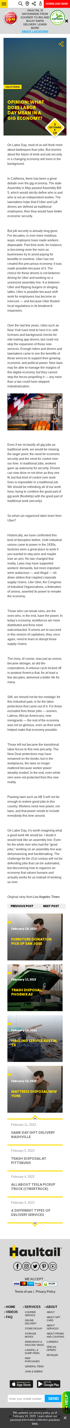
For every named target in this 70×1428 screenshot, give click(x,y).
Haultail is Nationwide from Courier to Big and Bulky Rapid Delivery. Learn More (35, 21)
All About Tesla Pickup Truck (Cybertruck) (33, 1186)
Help (65, 1402)
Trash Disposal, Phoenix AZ (27, 992)
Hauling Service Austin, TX (34, 1042)
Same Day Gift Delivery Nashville (33, 1134)
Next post (51, 906)
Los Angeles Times (46, 897)
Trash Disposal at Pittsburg (28, 1160)
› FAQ (8, 1317)
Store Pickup (33, 1328)
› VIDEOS (11, 1312)
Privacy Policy (45, 1291)
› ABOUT (51, 1307)
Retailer (52, 1355)
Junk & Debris (34, 1371)
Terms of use (23, 1291)
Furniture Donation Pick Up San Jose (31, 941)
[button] (4, 4)
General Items (34, 1366)
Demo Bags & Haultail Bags (34, 1343)
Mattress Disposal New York (34, 1093)
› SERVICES (32, 1307)
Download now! (57, 3)
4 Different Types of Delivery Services (30, 1212)
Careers (52, 1342)
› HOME (9, 1307)
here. (35, 1423)
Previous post (22, 906)
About (51, 1312)
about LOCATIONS (35, 31)
